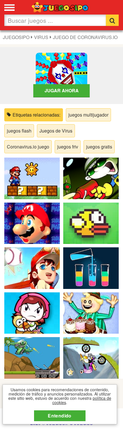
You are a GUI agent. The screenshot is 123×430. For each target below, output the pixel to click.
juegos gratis (99, 146)
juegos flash (19, 130)
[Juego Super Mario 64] (32, 222)
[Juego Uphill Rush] (91, 357)
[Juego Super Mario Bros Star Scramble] (32, 177)
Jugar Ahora (61, 90)
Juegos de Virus (55, 130)
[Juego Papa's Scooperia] (91, 312)
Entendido (60, 415)
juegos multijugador (88, 114)
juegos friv (67, 146)
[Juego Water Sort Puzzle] (91, 267)
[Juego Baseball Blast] (32, 267)
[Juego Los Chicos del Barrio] (91, 177)
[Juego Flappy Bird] (91, 222)
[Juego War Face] (32, 357)
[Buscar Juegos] (112, 20)
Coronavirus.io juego (28, 146)
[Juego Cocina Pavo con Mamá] (32, 312)
